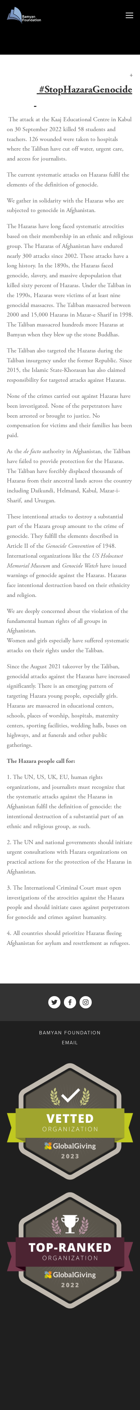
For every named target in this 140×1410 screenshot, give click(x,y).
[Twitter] (54, 1002)
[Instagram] (86, 1002)
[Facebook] (70, 1002)
